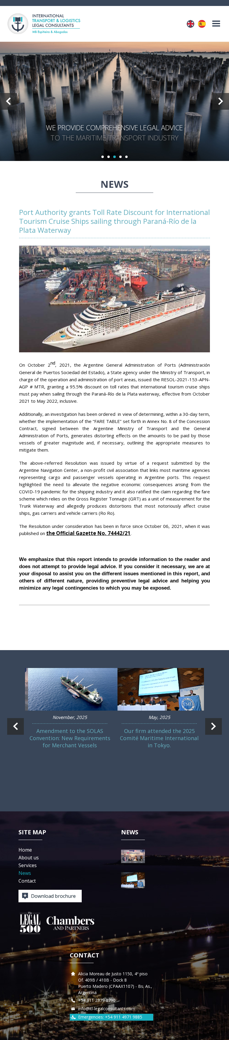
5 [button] (126, 157)
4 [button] (120, 157)
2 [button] (108, 157)
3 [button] (114, 157)
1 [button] (102, 157)
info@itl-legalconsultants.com (106, 1008)
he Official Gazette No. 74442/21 (90, 533)
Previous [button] (8, 101)
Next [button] (220, 101)
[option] (114, 101)
